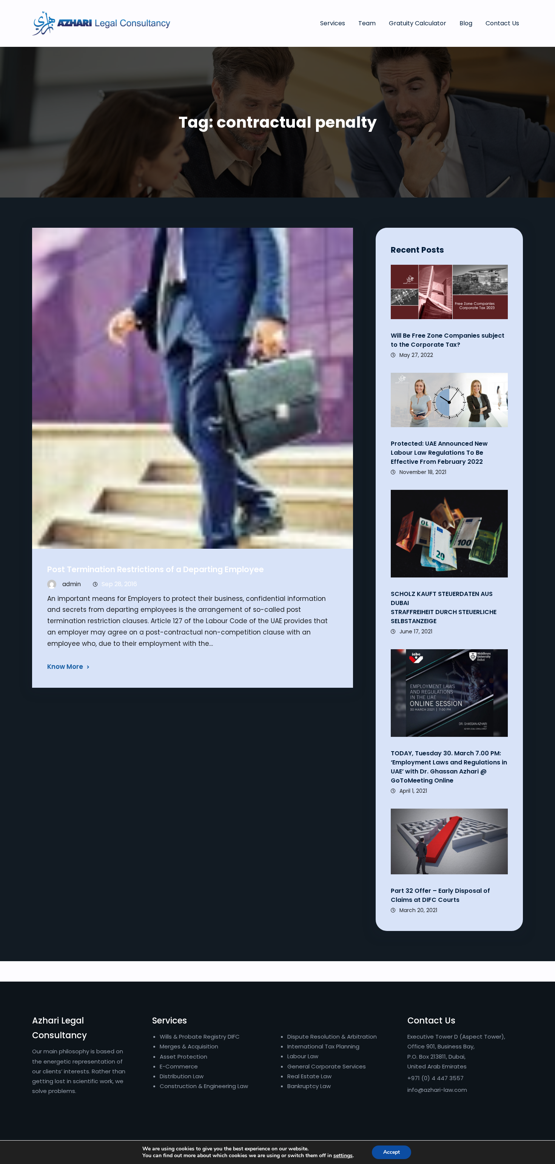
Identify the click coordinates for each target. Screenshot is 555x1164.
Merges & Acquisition (189, 1046)
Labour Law (302, 1056)
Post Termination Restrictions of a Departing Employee (155, 569)
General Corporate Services (326, 1066)
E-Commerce (179, 1066)
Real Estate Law (309, 1076)
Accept (391, 1152)
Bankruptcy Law (309, 1086)
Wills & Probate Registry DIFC (200, 1036)
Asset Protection (183, 1057)
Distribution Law (182, 1076)
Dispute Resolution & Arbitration (332, 1036)
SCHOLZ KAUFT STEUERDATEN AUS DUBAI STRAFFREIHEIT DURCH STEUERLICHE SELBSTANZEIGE (443, 607)
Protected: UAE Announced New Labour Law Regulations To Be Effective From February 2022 (439, 452)
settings (343, 1155)
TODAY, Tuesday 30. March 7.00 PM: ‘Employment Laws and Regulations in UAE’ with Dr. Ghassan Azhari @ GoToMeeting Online (449, 767)
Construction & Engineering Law (204, 1086)
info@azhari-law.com (437, 1090)
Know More (65, 666)
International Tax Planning (324, 1046)
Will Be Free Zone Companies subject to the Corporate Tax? (447, 340)
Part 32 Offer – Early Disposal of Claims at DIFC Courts (440, 895)
